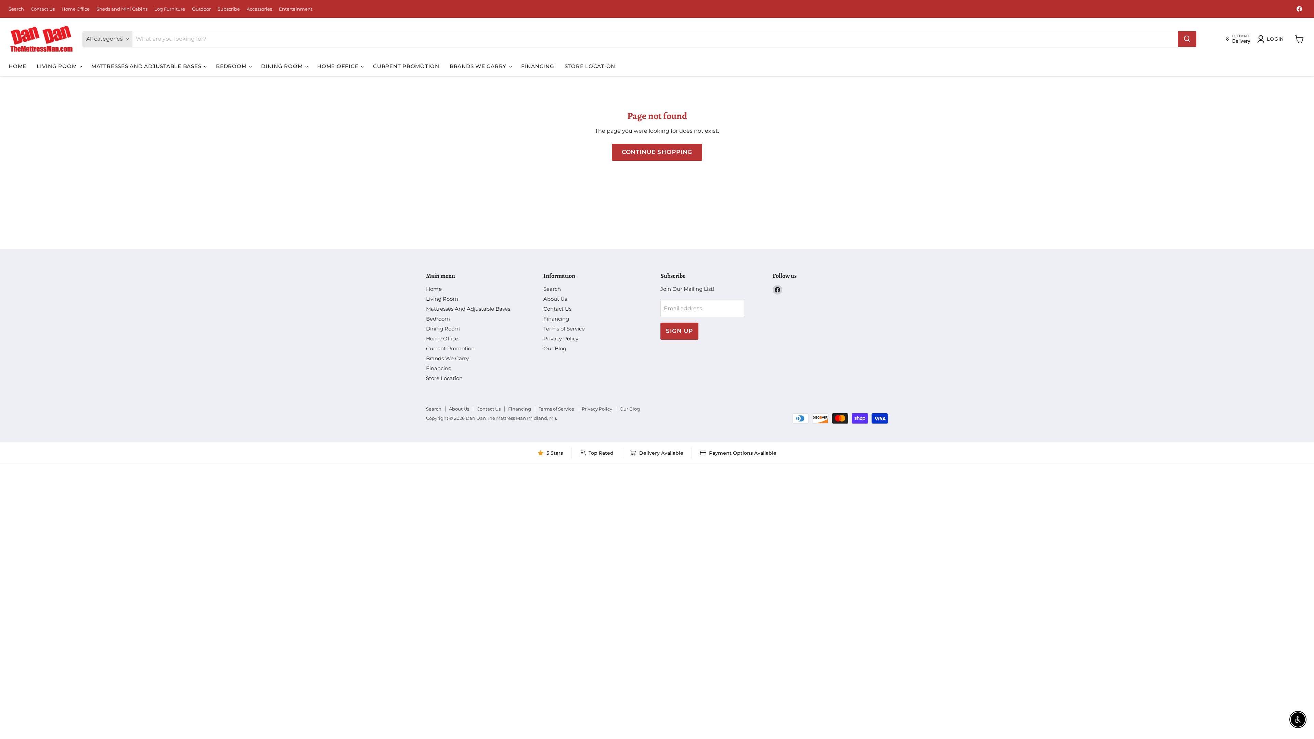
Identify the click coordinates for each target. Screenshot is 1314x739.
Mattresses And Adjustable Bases (147, 66)
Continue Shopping (657, 151)
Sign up (679, 330)
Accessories (259, 9)
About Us (555, 299)
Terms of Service (564, 328)
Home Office (76, 9)
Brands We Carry (479, 66)
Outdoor (201, 9)
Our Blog (554, 348)
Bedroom (232, 66)
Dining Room (282, 66)
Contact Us (43, 9)
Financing (537, 66)
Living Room (57, 66)
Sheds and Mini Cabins (121, 9)
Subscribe (229, 9)
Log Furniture (169, 9)
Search (16, 9)
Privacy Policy (560, 338)
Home (17, 66)
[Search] (1187, 39)
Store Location (590, 66)
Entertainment (295, 9)
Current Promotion (406, 66)
